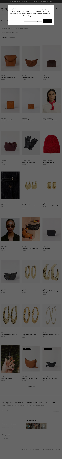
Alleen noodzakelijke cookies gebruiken (33, 21)
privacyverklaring (22, 16)
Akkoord (47, 21)
